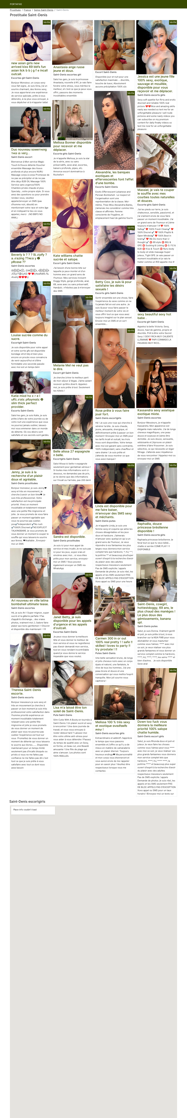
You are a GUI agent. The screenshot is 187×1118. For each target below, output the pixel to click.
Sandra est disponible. (69, 537)
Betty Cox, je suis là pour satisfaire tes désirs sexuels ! (113, 285)
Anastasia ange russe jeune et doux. (68, 68)
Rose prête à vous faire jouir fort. (112, 412)
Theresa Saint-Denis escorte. (26, 691)
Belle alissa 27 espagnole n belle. (71, 453)
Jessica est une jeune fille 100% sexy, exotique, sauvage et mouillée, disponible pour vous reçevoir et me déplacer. (155, 84)
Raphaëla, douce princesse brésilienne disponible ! (152, 527)
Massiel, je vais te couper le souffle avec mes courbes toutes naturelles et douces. (156, 195)
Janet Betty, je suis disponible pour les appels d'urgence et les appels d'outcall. (72, 622)
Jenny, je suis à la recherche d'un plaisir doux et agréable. (27, 475)
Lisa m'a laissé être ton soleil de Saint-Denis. (70, 709)
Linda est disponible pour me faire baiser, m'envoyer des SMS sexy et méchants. (113, 511)
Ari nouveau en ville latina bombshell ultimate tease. (30, 602)
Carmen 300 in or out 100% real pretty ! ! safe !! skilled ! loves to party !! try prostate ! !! (114, 644)
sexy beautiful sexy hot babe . (154, 316)
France (27, 10)
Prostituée (15, 10)
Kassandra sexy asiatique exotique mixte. (155, 412)
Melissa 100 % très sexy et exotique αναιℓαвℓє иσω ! (112, 725)
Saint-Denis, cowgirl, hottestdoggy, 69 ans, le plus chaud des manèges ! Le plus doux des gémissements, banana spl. (156, 613)
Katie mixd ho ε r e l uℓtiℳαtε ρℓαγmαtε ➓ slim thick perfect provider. (27, 401)
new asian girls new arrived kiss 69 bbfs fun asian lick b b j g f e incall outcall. (29, 68)
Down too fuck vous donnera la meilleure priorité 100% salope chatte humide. (152, 727)
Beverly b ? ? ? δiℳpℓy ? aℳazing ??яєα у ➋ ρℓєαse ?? (29, 258)
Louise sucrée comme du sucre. (29, 337)
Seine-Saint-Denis (43, 10)
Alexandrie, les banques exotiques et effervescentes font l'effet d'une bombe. (114, 177)
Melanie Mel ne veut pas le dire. (71, 367)
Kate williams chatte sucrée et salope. (68, 257)
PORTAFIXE (16, 4)
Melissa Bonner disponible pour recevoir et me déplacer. (72, 146)
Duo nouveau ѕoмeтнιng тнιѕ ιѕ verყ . (29, 151)
